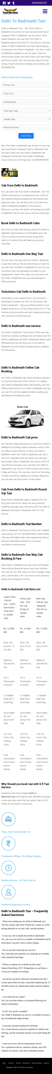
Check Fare (26, 136)
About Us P (13, 1063)
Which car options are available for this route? (21, 964)
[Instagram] (13, 3)
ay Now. (20, 1063)
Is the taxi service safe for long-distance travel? (22, 1043)
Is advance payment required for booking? (20, 1026)
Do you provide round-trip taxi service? (19, 950)
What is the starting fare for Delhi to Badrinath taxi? (24, 921)
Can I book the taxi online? (13, 997)
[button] (39, 3)
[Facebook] (4, 3)
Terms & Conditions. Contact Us (39, 1063)
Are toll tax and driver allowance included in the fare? (24, 979)
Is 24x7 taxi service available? (15, 1011)
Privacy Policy (26, 1063)
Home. (6, 1063)
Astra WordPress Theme (39, 1067)
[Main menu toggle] (45, 11)
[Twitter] (8, 3)
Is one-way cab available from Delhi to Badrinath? (23, 936)
